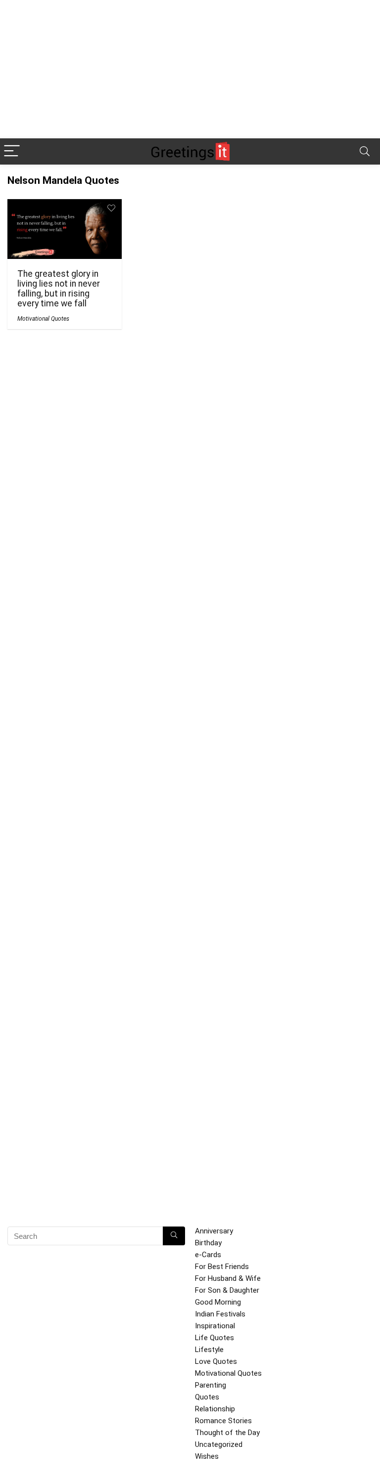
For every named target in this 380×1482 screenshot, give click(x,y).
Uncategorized (218, 1444)
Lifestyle (209, 1349)
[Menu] (12, 151)
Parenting (210, 1385)
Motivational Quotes (43, 318)
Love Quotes (216, 1361)
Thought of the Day (227, 1432)
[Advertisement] (190, 69)
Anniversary (214, 1231)
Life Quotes (214, 1337)
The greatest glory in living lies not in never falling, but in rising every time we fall (58, 288)
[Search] (365, 151)
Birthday (208, 1242)
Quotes (207, 1397)
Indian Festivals (220, 1314)
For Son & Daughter (227, 1290)
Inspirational (215, 1325)
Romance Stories (223, 1420)
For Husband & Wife (228, 1278)
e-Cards (208, 1254)
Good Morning (218, 1302)
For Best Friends (222, 1266)
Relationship (215, 1408)
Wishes (207, 1456)
